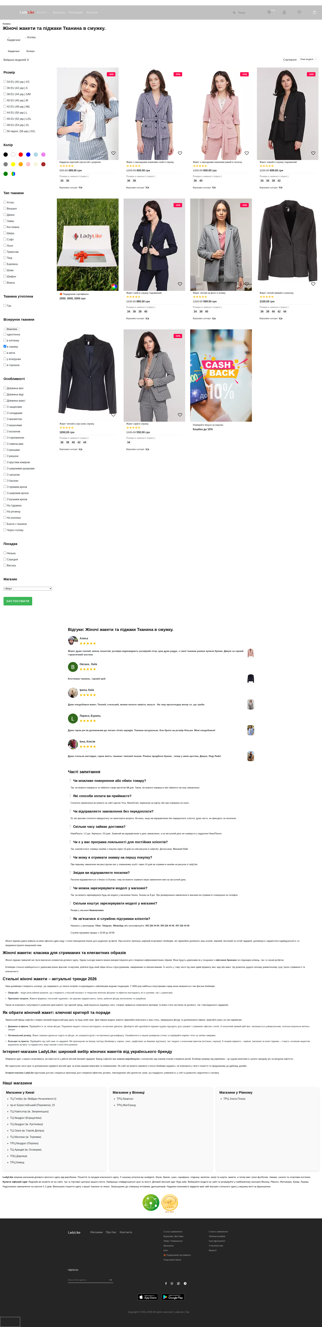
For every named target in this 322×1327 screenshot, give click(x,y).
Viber (98, 925)
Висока (11, 565)
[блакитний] (37, 155)
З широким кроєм (17, 493)
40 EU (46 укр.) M (17, 100)
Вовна (10, 282)
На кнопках (13, 517)
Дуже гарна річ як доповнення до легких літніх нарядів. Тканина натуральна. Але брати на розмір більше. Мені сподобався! (141, 730)
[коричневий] (44, 165)
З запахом (13, 474)
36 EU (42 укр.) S (17, 88)
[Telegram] (185, 1284)
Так (8, 305)
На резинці (13, 511)
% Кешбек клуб (216, 1246)
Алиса (84, 638)
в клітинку (12, 340)
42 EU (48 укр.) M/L (18, 106)
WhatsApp (118, 925)
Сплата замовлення (218, 1232)
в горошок (12, 365)
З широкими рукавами (20, 468)
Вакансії (213, 1250)
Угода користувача (172, 1260)
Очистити (12, 329)
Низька (11, 553)
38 (134, 180)
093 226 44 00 (152, 925)
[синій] (29, 155)
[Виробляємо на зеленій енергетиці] (151, 1202)
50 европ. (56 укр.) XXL (20, 131)
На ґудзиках (14, 505)
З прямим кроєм (16, 487)
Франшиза (169, 1246)
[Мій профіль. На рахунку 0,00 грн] (284, 12)
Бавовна (12, 264)
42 (279, 180)
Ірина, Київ (87, 690)
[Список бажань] (299, 12)
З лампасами (14, 443)
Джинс (10, 214)
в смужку (12, 346)
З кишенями (14, 425)
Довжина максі (15, 400)
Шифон (11, 276)
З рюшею (12, 456)
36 (67, 180)
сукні (198, 967)
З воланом (13, 431)
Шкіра (10, 233)
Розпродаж (76, 12)
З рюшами (13, 449)
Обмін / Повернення (173, 1241)
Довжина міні (14, 388)
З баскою (12, 480)
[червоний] (22, 155)
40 (200, 180)
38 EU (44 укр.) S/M (18, 94)
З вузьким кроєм (16, 499)
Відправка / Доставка (173, 1236)
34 (61, 180)
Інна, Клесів (87, 741)
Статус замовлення (173, 1232)
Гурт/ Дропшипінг (217, 1241)
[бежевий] (37, 165)
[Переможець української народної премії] (169, 1203)
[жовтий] (14, 165)
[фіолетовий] (44, 155)
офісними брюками (226, 960)
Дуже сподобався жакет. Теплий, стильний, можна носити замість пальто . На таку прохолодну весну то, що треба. (136, 704)
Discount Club (180, 849)
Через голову (14, 530)
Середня (12, 559)
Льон (9, 245)
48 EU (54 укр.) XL (17, 125)
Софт (10, 239)
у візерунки (13, 359)
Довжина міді (14, 394)
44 (284, 311)
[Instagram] (172, 1284)
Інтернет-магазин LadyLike (19, 1073)
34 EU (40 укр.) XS (18, 81)
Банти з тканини (16, 524)
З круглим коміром (18, 462)
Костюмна (12, 227)
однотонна (13, 334)
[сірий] (7, 165)
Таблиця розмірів (217, 1236)
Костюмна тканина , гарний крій (86, 678)
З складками (14, 413)
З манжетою (14, 419)
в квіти (10, 352)
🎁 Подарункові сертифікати (177, 1255)
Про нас (111, 1232)
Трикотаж (12, 251)
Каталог (41, 12)
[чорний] (7, 155)
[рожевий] (29, 165)
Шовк (10, 270)
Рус (192, 1312)
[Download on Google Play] (173, 1298)
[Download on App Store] (147, 1298)
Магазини (59, 12)
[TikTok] (178, 1283)
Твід (9, 257)
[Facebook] (166, 1284)
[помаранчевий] (22, 165)
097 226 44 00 (182, 925)
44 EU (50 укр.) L (16, 112)
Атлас (10, 202)
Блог (166, 1250)
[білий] (14, 155)
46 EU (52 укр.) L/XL (18, 118)
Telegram (107, 925)
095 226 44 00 (167, 925)
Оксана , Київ (88, 664)
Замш (10, 221)
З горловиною (15, 437)
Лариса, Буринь (90, 715)
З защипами (14, 406)
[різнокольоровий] (14, 174)
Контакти (92, 12)
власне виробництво (128, 1059)
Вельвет (11, 208)
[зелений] (7, 174)
